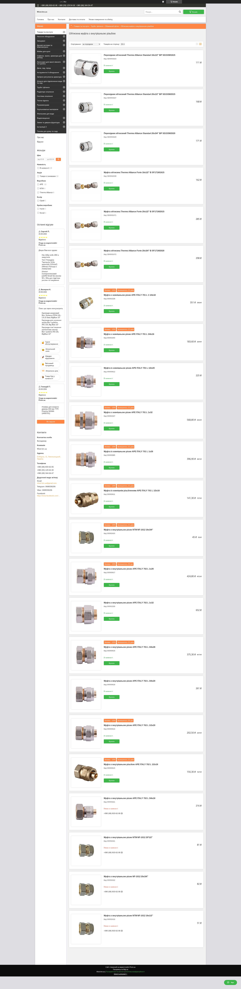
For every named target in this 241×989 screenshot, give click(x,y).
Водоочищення (43, 118)
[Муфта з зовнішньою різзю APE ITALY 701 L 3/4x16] (86, 342)
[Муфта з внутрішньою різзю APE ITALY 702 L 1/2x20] (86, 733)
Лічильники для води (45, 114)
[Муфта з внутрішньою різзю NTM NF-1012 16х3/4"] (86, 538)
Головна (40, 19)
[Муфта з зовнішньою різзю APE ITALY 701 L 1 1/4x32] (86, 303)
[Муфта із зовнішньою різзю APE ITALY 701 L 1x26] (86, 459)
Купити (111, 71)
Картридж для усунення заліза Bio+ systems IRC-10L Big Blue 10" (51, 322)
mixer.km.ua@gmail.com (47, 483)
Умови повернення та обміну (101, 19)
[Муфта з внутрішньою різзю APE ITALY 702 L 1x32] (86, 616)
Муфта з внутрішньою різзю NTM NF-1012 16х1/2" (128, 916)
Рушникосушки (43, 105)
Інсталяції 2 (42, 127)
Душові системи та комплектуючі (44, 46)
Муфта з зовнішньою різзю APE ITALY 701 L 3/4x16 (129, 334)
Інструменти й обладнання (48, 72)
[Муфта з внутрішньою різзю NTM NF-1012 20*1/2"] (86, 851)
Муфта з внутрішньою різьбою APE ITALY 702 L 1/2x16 (131, 764)
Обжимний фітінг (112, 26)
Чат (232, 982)
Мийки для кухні (43, 51)
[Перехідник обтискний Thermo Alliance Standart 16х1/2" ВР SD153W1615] (86, 68)
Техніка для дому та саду (47, 131)
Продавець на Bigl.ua (120, 969)
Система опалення (45, 96)
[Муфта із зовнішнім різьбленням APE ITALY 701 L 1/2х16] (86, 499)
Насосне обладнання (45, 36)
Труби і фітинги (97, 26)
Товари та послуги (81, 26)
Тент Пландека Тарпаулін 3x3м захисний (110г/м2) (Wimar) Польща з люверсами (49, 264)
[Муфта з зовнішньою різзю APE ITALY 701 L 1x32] (86, 420)
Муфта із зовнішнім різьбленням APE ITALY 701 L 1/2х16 (132, 491)
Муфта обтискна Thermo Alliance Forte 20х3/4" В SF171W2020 (134, 251)
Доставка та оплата (77, 19)
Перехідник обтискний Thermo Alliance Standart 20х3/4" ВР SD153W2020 (139, 133)
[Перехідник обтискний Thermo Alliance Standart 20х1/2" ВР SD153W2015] (86, 107)
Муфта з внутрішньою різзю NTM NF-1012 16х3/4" (128, 530)
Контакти (61, 19)
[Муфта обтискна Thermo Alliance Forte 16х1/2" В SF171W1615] (86, 186)
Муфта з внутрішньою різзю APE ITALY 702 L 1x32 (129, 603)
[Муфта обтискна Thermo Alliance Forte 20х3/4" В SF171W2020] (86, 264)
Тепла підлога (43, 101)
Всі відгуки (51, 422)
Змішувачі (41, 41)
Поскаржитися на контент (115, 972)
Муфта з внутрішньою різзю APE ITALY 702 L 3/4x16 (129, 798)
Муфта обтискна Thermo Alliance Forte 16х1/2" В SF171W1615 (134, 172)
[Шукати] (180, 12)
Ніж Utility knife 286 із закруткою (50, 256)
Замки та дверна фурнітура (48, 122)
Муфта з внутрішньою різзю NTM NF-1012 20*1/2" (128, 837)
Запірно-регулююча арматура (49, 77)
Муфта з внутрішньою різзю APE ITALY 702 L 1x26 (129, 569)
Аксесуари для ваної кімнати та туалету (49, 63)
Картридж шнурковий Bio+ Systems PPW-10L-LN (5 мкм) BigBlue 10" (51, 315)
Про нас (51, 19)
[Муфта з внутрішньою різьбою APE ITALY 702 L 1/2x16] (86, 772)
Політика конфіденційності (135, 972)
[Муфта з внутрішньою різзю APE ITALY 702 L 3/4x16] (86, 811)
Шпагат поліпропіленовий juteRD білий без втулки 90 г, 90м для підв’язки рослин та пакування (51, 275)
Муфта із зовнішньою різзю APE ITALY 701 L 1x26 (128, 451)
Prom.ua (132, 967)
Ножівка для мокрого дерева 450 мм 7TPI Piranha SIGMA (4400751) (50, 410)
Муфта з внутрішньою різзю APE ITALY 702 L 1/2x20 (129, 725)
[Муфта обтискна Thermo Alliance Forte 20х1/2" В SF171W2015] (86, 225)
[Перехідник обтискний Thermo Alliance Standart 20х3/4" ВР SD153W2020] (86, 147)
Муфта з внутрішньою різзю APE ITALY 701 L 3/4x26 (129, 647)
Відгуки (40, 142)
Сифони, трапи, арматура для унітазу (49, 57)
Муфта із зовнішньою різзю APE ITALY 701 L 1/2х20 (129, 368)
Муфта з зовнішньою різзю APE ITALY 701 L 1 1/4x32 (130, 295)
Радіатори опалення (45, 92)
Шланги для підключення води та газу (49, 82)
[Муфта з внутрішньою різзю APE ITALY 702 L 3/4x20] (86, 694)
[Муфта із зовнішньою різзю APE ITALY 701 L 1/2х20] (86, 381)
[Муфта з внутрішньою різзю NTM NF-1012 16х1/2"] (86, 929)
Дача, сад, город (44, 68)
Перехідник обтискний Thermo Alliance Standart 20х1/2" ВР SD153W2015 (139, 94)
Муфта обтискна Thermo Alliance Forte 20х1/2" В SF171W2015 (134, 211)
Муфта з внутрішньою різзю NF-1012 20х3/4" (126, 876)
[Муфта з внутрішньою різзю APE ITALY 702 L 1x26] (86, 577)
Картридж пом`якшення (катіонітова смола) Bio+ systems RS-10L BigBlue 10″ (51, 330)
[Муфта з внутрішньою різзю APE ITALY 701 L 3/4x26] (86, 655)
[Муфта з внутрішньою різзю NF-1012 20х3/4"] (86, 890)
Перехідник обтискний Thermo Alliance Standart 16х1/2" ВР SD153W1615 (139, 55)
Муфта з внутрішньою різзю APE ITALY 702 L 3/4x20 (129, 681)
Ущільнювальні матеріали (47, 109)
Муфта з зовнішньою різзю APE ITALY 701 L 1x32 (128, 412)
